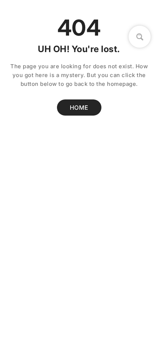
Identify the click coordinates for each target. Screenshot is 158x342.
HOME (79, 107)
